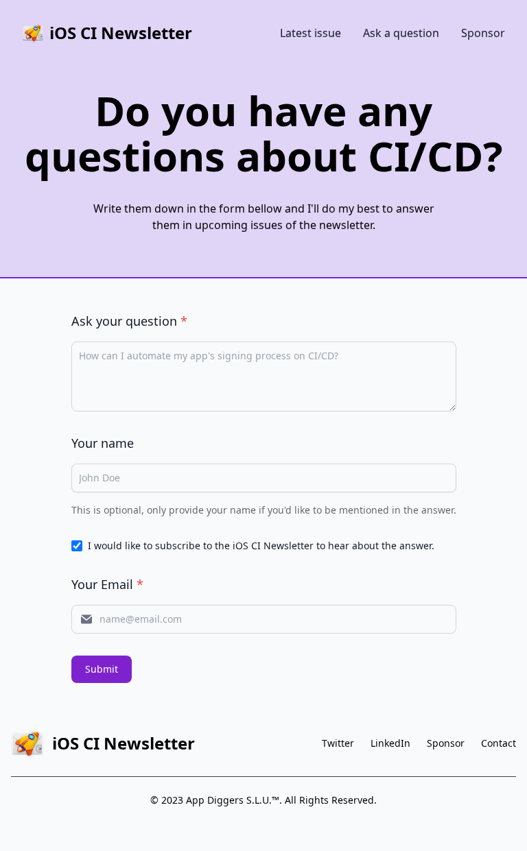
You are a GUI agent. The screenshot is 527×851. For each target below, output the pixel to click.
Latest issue (310, 32)
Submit (101, 668)
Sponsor (483, 32)
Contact (498, 743)
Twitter (338, 743)
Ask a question (401, 32)
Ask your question (129, 321)
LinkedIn (390, 743)
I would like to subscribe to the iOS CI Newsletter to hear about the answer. (261, 545)
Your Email (107, 584)
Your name (102, 443)
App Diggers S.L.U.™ (232, 799)
